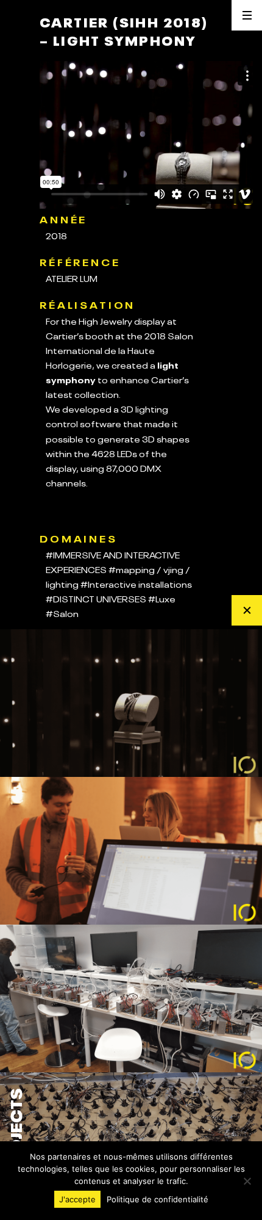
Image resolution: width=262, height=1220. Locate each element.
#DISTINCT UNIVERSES (96, 598)
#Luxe (161, 598)
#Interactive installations (136, 583)
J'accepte (77, 1199)
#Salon (62, 613)
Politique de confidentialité (157, 1199)
